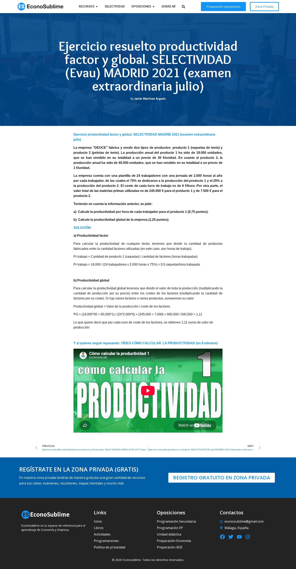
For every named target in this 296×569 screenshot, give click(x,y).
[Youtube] (239, 536)
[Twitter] (230, 536)
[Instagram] (247, 536)
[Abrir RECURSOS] (96, 6)
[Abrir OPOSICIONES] (153, 6)
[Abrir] (188, 6)
